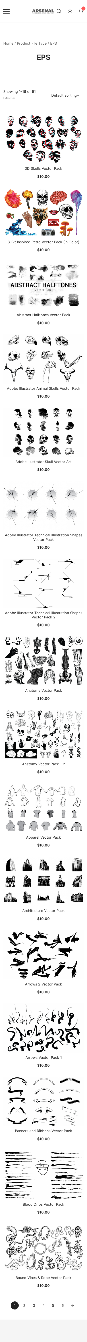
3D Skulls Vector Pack (43, 168)
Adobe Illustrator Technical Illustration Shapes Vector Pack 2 (43, 615)
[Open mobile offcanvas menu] (6, 11)
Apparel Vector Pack (43, 837)
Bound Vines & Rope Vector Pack (43, 1277)
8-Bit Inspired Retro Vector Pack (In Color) (43, 242)
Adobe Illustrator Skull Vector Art (43, 461)
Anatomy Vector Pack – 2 (43, 764)
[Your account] (70, 11)
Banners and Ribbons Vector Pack (43, 1131)
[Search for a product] (59, 11)
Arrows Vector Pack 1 (43, 1057)
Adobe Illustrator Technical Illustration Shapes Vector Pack (43, 537)
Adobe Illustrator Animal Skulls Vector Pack (43, 388)
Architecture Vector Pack (43, 910)
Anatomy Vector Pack (43, 690)
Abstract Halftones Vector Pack (43, 315)
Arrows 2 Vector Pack (43, 984)
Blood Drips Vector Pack (43, 1204)
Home (8, 43)
